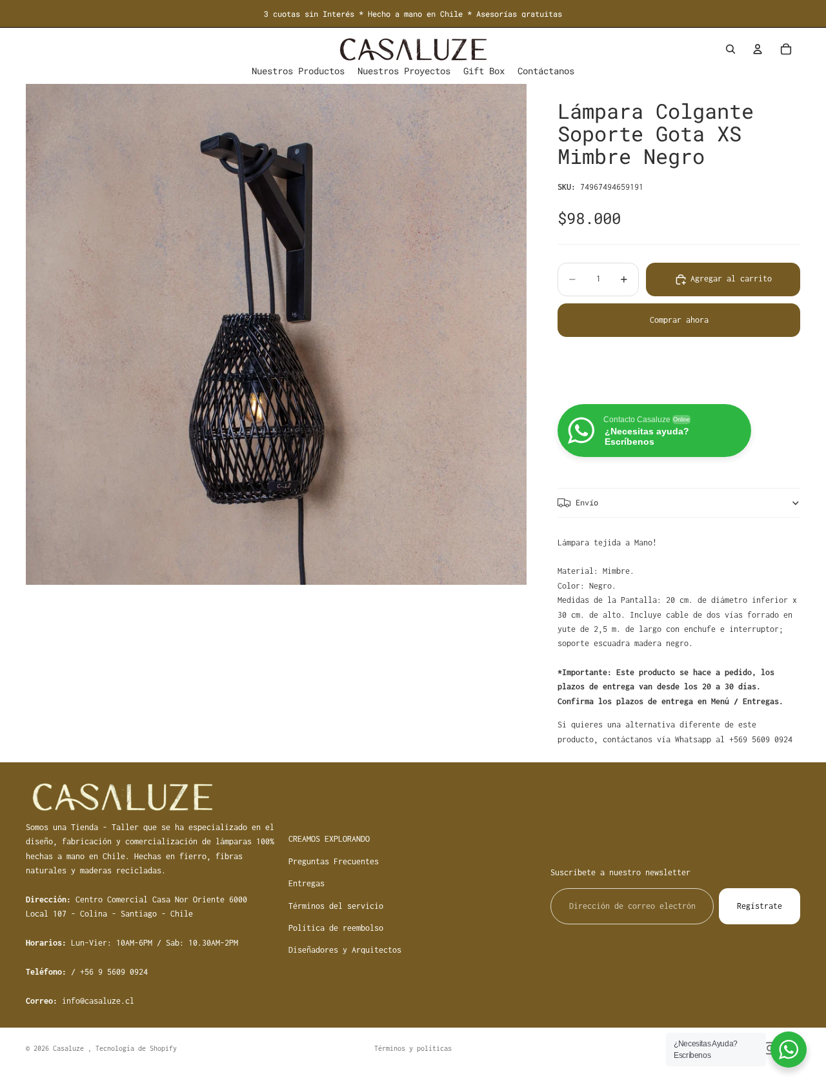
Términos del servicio (335, 906)
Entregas (306, 883)
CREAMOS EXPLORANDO (329, 839)
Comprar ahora (679, 320)
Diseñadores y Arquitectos (344, 950)
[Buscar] (730, 49)
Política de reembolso (335, 928)
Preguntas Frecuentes (333, 861)
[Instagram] (770, 1048)
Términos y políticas (413, 1048)
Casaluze (70, 1048)
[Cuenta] (757, 49)
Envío (587, 502)
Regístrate (759, 906)
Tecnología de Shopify (136, 1048)
